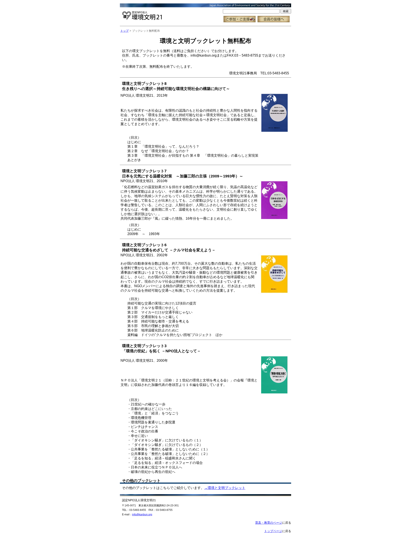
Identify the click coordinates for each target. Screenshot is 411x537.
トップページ (273, 531)
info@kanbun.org (142, 514)
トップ (124, 30)
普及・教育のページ (268, 522)
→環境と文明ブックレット (224, 488)
